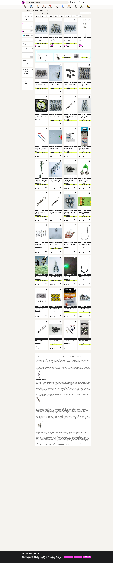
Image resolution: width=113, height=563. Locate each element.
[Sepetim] (80, 2)
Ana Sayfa (23, 10)
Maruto (74, 16)
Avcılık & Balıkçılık (36, 10)
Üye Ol (86, 2)
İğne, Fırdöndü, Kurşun (44, 10)
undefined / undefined (28, 16)
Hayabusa (68, 16)
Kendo (79, 16)
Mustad (37, 16)
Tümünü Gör (87, 51)
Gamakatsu (50, 16)
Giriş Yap (89, 2)
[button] (89, 57)
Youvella (43, 16)
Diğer (56, 16)
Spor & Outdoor (29, 10)
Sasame (61, 16)
